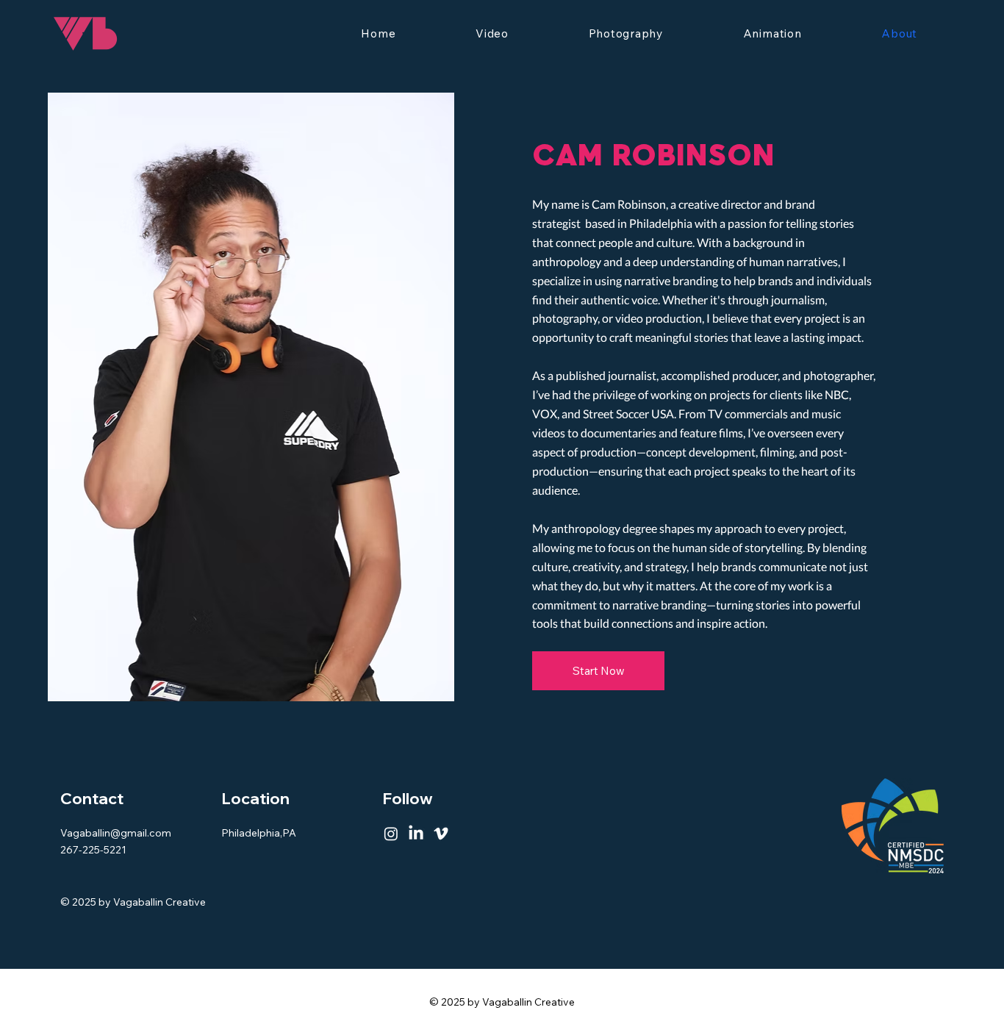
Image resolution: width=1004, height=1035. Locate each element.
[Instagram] (391, 833)
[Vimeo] (441, 833)
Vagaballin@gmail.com (115, 832)
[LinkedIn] (416, 833)
